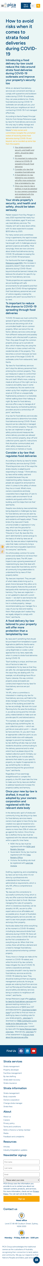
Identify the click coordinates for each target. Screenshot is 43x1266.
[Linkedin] (27, 1051)
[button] (2, 6)
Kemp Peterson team (28, 1029)
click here (26, 1018)
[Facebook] (21, 1051)
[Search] (38, 6)
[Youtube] (33, 1051)
